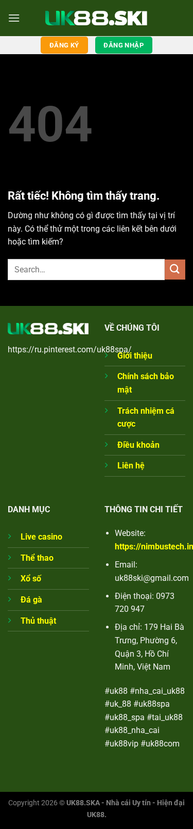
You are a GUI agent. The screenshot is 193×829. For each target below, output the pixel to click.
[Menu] (14, 17)
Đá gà (31, 600)
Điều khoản (138, 445)
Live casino (41, 537)
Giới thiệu (134, 356)
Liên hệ (131, 465)
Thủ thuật (38, 621)
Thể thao (37, 558)
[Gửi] (175, 269)
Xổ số (31, 578)
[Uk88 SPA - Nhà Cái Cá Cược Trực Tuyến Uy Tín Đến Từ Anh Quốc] (96, 18)
